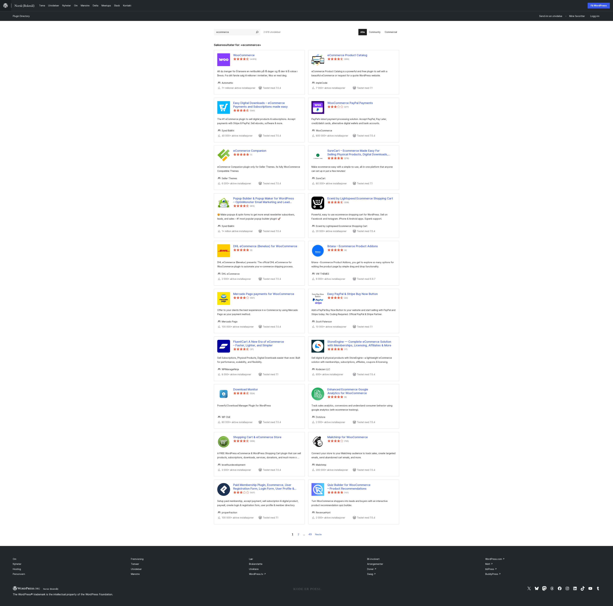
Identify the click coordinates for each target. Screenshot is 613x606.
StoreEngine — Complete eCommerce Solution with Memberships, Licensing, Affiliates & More (359, 343)
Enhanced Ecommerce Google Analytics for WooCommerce (347, 391)
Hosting (17, 569)
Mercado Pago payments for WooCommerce (263, 294)
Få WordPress (599, 5)
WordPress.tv (257, 574)
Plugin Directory (21, 16)
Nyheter (17, 564)
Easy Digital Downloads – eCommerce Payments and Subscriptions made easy (260, 104)
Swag (371, 574)
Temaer (135, 564)
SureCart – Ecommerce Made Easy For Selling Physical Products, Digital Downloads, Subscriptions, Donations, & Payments (357, 152)
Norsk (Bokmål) (50, 589)
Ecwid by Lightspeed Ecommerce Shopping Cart (360, 198)
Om (14, 559)
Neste (318, 534)
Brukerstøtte (255, 564)
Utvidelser (136, 569)
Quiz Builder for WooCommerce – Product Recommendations (349, 486)
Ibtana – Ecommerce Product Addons (352, 246)
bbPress (491, 569)
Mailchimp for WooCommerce (347, 437)
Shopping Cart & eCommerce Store (257, 437)
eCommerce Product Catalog (347, 55)
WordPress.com (495, 559)
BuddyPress (493, 574)
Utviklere (254, 569)
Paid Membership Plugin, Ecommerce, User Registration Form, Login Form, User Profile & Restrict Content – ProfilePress (263, 487)
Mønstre (135, 574)
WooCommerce (244, 55)
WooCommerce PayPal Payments (350, 103)
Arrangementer (375, 564)
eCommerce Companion (249, 150)
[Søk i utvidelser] (257, 32)
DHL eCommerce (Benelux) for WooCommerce (265, 246)
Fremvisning (137, 559)
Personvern (19, 574)
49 (310, 534)
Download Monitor (245, 389)
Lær (251, 559)
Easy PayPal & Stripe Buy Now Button (352, 294)
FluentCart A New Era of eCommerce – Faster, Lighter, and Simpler (258, 343)
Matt (489, 564)
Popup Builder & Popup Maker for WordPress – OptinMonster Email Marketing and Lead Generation (263, 200)
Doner (371, 569)
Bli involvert (373, 559)
